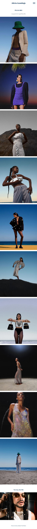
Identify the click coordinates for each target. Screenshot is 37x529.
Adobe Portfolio (22, 526)
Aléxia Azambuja (18, 3)
